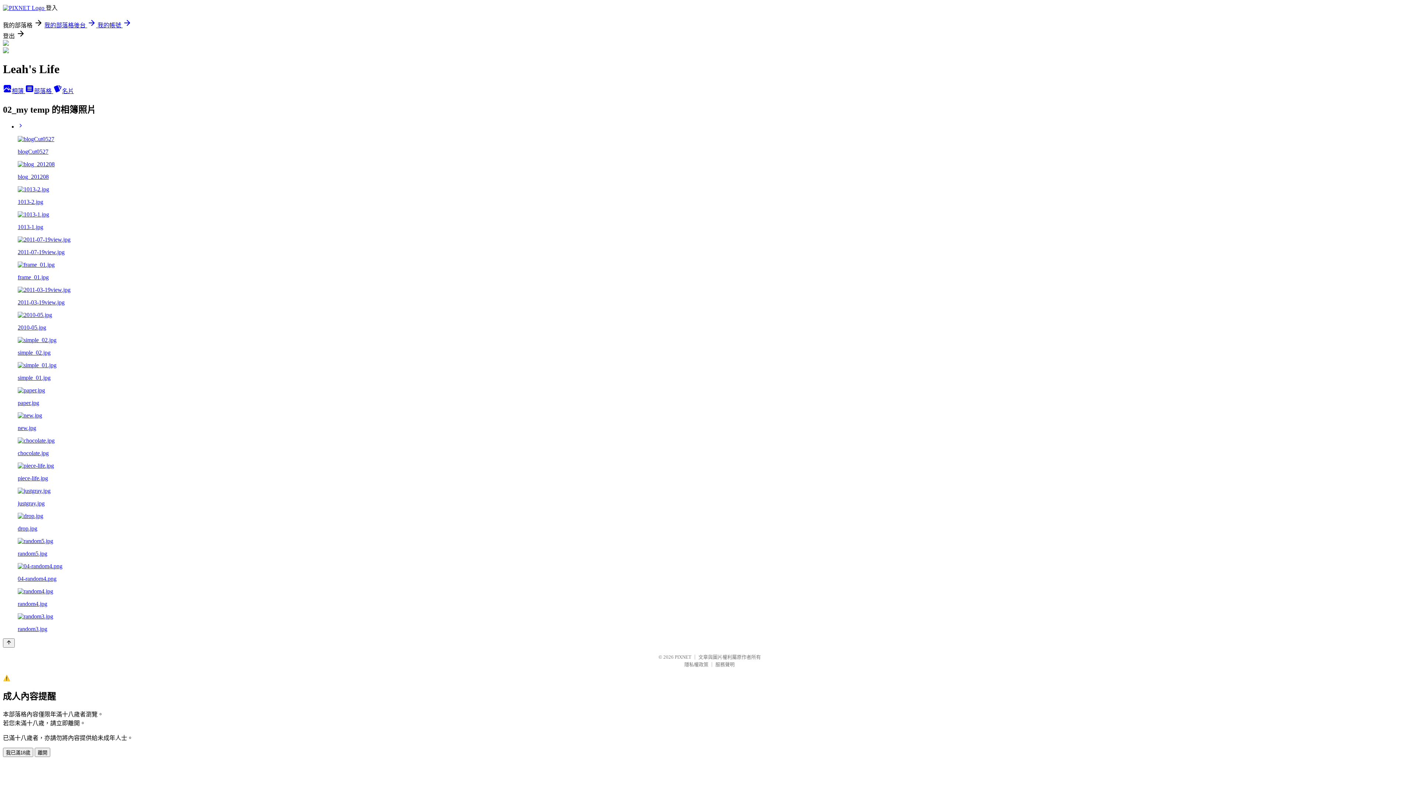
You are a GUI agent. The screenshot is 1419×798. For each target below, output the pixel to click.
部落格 (43, 91)
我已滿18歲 (18, 753)
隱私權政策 (696, 664)
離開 (42, 753)
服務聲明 (725, 664)
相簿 (18, 91)
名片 (68, 91)
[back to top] (9, 643)
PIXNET (683, 657)
